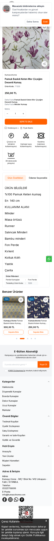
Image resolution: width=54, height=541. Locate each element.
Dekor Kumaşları (10, 401)
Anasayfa (6, 451)
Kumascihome (34, 321)
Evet (45, 21)
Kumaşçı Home (10, 321)
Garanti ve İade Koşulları (13, 435)
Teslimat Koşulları (10, 421)
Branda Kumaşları (10, 396)
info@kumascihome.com (13, 494)
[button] (16, 338)
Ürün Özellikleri (15, 178)
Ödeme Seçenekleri (39, 178)
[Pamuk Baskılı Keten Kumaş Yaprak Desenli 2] (13, 307)
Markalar (6, 410)
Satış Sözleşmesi (10, 431)
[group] (25, 45)
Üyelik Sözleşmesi (11, 426)
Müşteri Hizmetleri (10, 460)
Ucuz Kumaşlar (9, 405)
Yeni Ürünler (8, 456)
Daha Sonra (33, 21)
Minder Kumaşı (20, 104)
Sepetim (6, 465)
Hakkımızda (7, 387)
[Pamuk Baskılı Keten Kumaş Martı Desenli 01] (38, 307)
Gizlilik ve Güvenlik (11, 440)
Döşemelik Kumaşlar (11, 391)
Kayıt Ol (43, 364)
